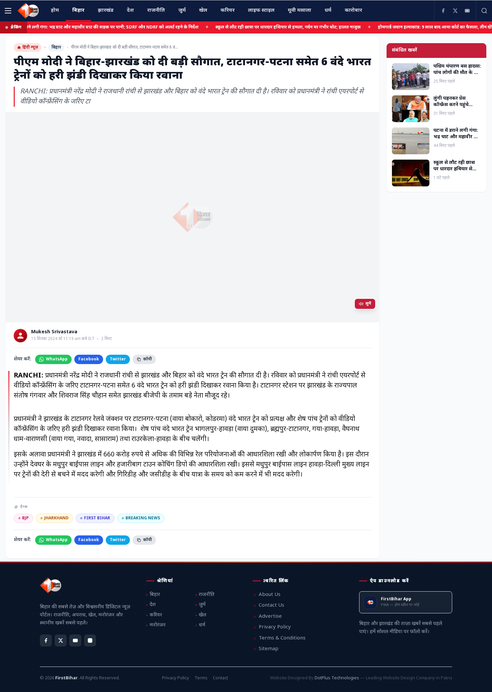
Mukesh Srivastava (54, 332)
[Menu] (8, 10)
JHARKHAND (54, 518)
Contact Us (271, 605)
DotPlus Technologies (337, 678)
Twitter (118, 359)
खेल (202, 615)
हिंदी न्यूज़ (30, 47)
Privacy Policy (275, 627)
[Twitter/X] (61, 640)
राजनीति (207, 595)
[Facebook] (443, 10)
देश (153, 605)
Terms (201, 678)
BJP (23, 518)
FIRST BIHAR (95, 518)
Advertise (270, 616)
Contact (220, 678)
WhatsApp (57, 359)
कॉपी (147, 359)
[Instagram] (90, 640)
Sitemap (268, 649)
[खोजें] (484, 10)
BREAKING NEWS (140, 518)
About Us (269, 595)
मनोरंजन (158, 625)
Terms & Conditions (282, 638)
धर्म (202, 625)
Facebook (88, 359)
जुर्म (202, 605)
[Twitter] (455, 10)
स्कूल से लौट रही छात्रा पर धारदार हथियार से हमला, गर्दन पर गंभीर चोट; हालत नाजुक (270, 27)
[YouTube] (467, 10)
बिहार (56, 47)
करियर (156, 615)
